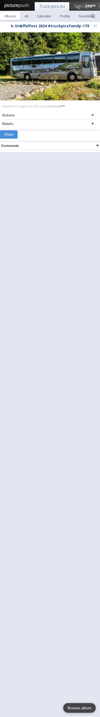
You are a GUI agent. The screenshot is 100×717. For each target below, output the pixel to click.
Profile (65, 16)
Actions (8, 115)
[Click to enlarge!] (50, 66)
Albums (10, 16)
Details (7, 124)
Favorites (86, 16)
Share (8, 134)
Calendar (44, 16)
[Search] (93, 16)
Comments (10, 146)
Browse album (79, 708)
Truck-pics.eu (52, 6)
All (26, 16)
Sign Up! (82, 6)
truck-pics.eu (52, 106)
